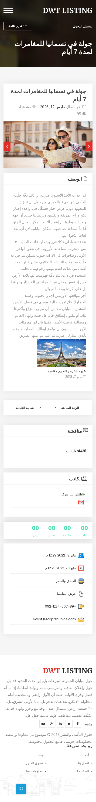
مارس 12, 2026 (52, 106)
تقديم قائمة (16, 26)
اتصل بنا (83, 763)
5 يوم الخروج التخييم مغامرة (67, 371)
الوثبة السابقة (70, 408)
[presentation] (6, 146)
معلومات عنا (34, 771)
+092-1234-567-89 (60, 606)
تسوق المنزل (34, 763)
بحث (40, 755)
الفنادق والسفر (66, 581)
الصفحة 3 (82, 771)
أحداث (84, 755)
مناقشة (75, 431)
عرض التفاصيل (66, 593)
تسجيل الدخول (83, 26)
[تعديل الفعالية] (21, 789)
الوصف (75, 179)
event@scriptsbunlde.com (54, 619)
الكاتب (75, 478)
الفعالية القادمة (25, 408)
